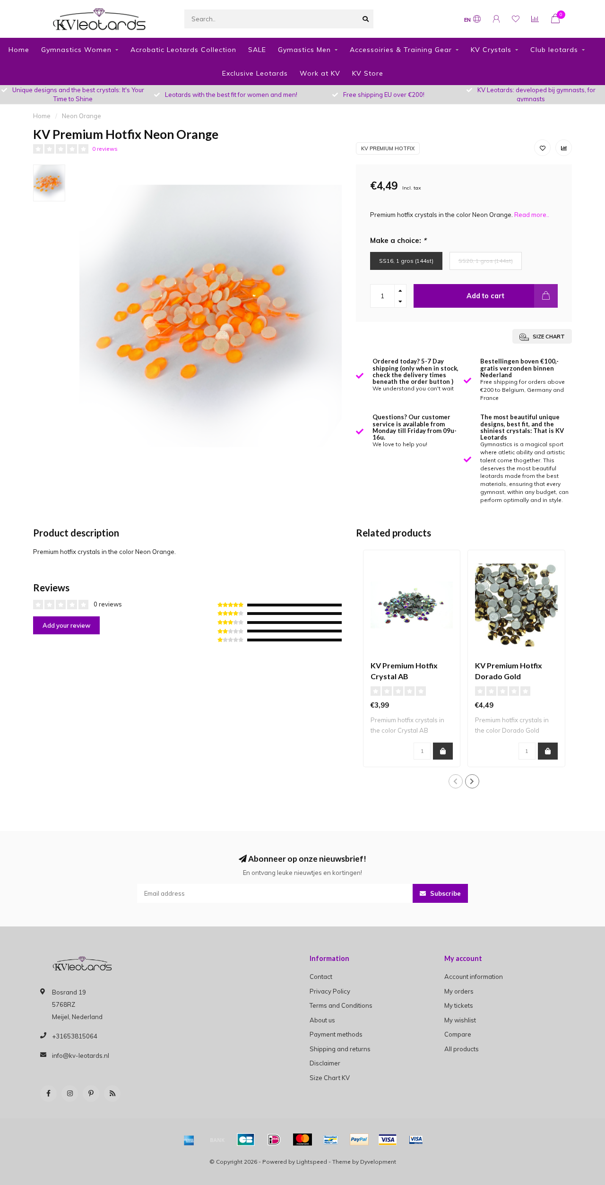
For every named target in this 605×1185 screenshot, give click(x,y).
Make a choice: (398, 240)
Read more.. (531, 214)
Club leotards (554, 49)
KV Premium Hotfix (388, 148)
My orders (459, 991)
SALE (257, 49)
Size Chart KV (330, 1077)
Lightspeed (311, 1161)
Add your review (66, 625)
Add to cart (485, 296)
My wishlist (460, 1020)
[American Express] (189, 1140)
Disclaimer (325, 1063)
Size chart (548, 336)
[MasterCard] (302, 1140)
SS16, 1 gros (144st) (406, 260)
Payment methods (336, 1034)
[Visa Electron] (416, 1140)
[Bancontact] (331, 1140)
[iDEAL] (274, 1140)
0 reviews (105, 148)
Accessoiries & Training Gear (401, 49)
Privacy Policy (330, 991)
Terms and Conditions (341, 1005)
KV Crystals (491, 49)
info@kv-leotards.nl (80, 1055)
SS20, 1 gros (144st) (485, 260)
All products (461, 1049)
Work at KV (320, 73)
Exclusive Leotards (255, 73)
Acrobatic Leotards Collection (183, 49)
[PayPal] (359, 1140)
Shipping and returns (340, 1049)
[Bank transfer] (217, 1140)
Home (19, 49)
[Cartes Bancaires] (246, 1140)
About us (322, 1020)
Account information (473, 976)
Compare (457, 1034)
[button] (456, 781)
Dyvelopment (378, 1161)
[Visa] (387, 1140)
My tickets (458, 1005)
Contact (321, 976)
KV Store (367, 73)
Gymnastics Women (76, 49)
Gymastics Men (304, 49)
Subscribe (444, 893)
